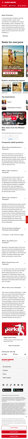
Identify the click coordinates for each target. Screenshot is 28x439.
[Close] (26, 416)
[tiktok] (10, 384)
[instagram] (7, 384)
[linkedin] (14, 384)
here (22, 234)
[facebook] (3, 384)
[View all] (10, 135)
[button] (27, 219)
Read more (5, 35)
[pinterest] (22, 384)
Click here (18, 399)
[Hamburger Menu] (2, 2)
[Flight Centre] (10, 2)
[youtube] (18, 384)
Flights (5, 5)
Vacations (13, 5)
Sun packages (23, 5)
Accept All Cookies (14, 436)
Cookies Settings (14, 427)
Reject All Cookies (14, 432)
